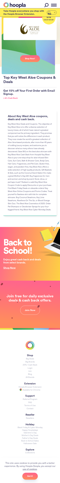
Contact (30, 408)
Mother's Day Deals (30, 435)
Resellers (30, 418)
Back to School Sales (30, 440)
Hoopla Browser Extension (30, 386)
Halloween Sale (30, 443)
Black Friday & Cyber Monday (30, 427)
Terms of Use (30, 405)
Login (30, 367)
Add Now (49, 14)
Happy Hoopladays (30, 430)
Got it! (30, 476)
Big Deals (30, 358)
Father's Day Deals (30, 438)
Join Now (30, 310)
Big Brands (30, 361)
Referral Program (30, 399)
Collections (30, 452)
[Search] (46, 5)
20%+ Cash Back (30, 364)
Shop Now (9, 267)
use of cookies (30, 469)
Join (30, 371)
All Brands (30, 377)
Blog (30, 374)
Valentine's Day (30, 432)
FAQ (30, 402)
